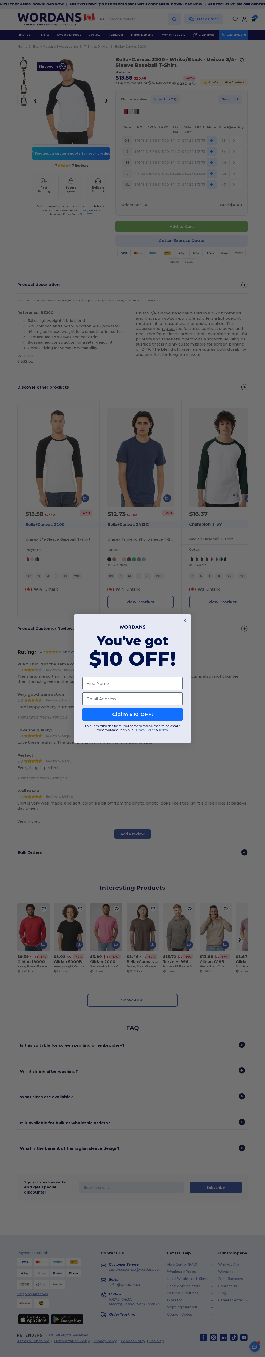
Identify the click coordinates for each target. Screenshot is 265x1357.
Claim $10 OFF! (132, 714)
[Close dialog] (184, 620)
